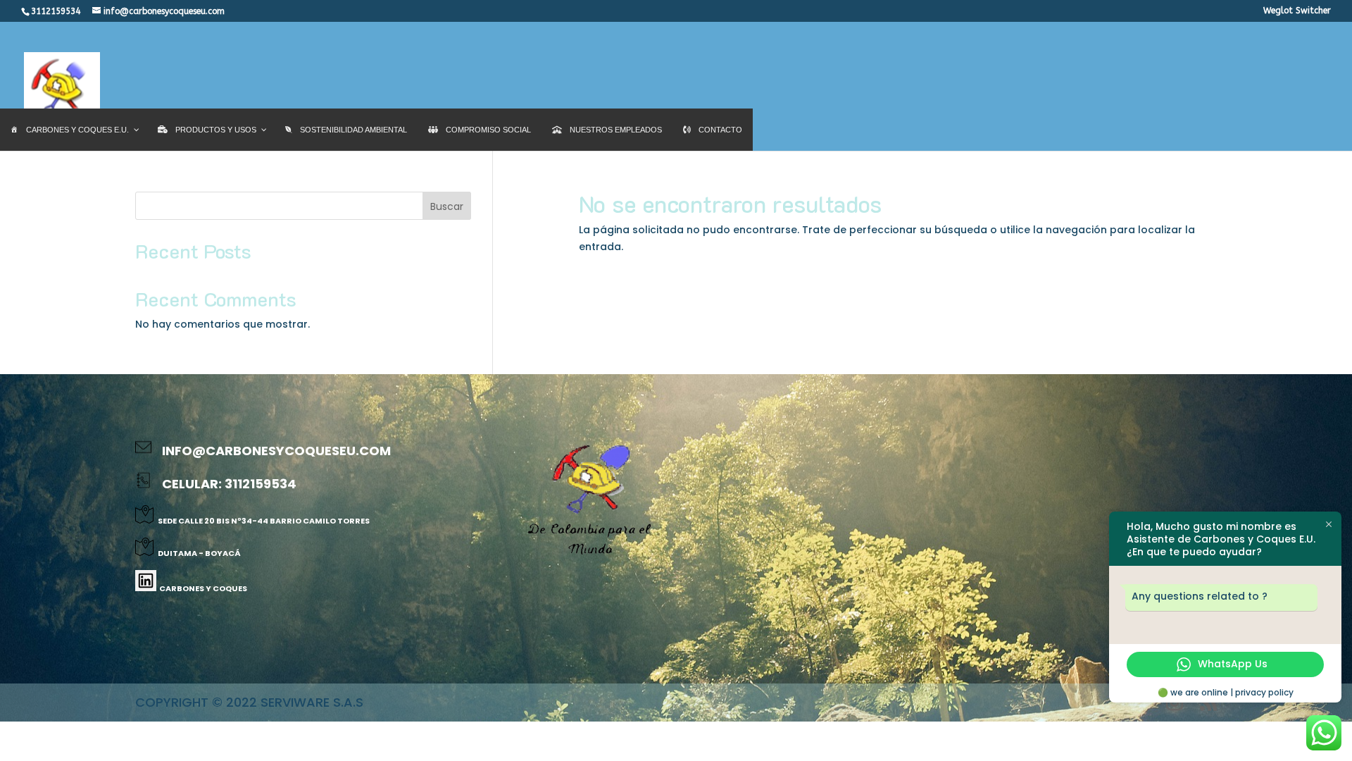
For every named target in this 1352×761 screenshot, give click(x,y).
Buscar (446, 206)
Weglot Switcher (1297, 11)
